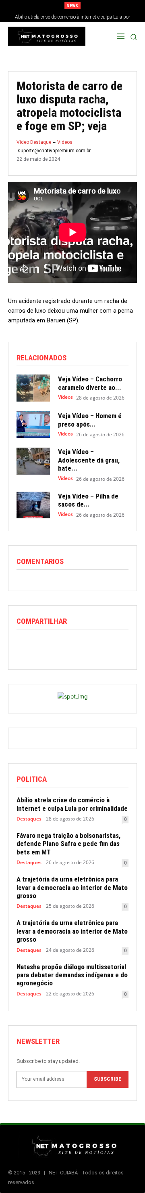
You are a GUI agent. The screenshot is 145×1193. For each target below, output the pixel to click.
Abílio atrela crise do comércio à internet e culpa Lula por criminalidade (72, 804)
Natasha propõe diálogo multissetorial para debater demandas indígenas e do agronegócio (72, 975)
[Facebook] (25, 646)
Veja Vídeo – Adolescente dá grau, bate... (89, 460)
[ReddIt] (62, 646)
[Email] (80, 646)
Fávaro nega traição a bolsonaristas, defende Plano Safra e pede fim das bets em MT (68, 843)
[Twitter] (43, 646)
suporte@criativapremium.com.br (54, 150)
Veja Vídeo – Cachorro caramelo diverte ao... (90, 383)
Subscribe (107, 1079)
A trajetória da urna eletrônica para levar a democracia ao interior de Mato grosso (72, 887)
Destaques (29, 818)
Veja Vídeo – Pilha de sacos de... (88, 500)
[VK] (117, 646)
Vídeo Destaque (34, 142)
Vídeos (64, 142)
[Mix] (99, 646)
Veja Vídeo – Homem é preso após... (90, 420)
